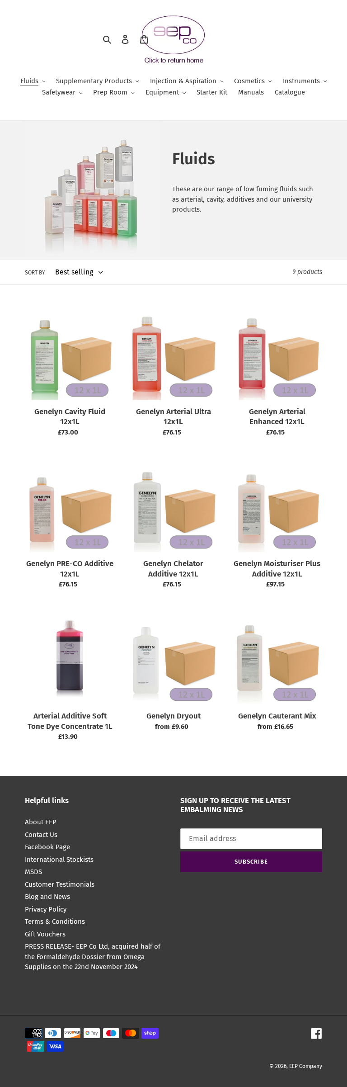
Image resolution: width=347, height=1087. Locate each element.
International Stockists (59, 859)
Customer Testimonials (59, 884)
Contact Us (41, 835)
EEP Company (305, 1066)
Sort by (35, 272)
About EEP (40, 822)
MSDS (33, 872)
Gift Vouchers (45, 934)
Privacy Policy (45, 909)
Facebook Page (47, 847)
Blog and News (47, 897)
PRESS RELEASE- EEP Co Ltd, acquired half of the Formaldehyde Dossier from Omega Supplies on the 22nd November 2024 (92, 956)
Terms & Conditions (55, 921)
